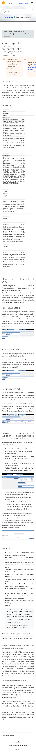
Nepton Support (8, 31)
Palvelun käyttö (18, 31)
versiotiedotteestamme (14, 75)
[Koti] (3, 4)
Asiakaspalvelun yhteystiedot (18, 745)
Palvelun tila (9, 17)
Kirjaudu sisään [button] (23, 3)
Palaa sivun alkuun (8, 735)
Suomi (10, 3)
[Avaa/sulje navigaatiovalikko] (32, 3)
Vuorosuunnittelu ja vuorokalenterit (13, 34)
